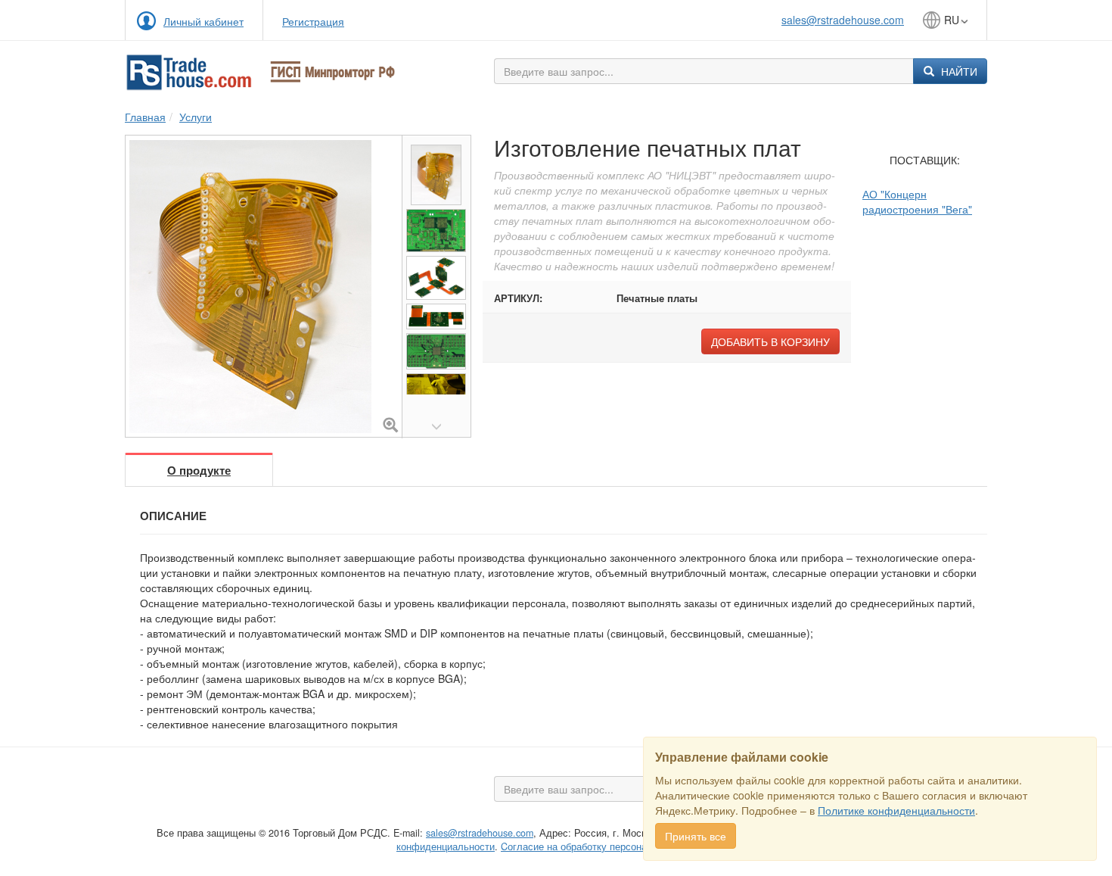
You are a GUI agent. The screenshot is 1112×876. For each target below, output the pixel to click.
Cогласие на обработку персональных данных (607, 846)
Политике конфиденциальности (896, 810)
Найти (957, 71)
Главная (145, 116)
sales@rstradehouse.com (842, 19)
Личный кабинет (203, 21)
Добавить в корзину (770, 341)
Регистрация (313, 21)
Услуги (195, 116)
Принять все (695, 835)
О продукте (199, 470)
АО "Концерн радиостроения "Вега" (917, 201)
